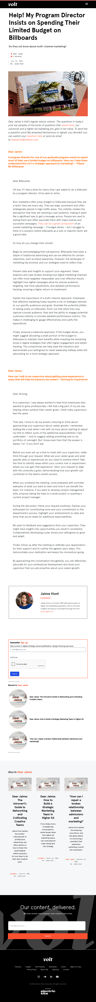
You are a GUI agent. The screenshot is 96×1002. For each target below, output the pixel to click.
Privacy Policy (31, 969)
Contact (66, 969)
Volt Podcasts (40, 967)
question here (34, 136)
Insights (13, 874)
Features (18, 967)
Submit (14, 674)
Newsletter (53, 967)
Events (63, 967)
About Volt (44, 969)
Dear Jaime (18, 54)
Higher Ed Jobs (75, 967)
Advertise (55, 969)
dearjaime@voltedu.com (24, 140)
